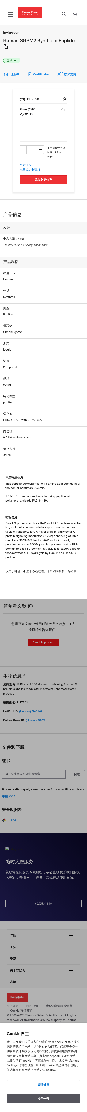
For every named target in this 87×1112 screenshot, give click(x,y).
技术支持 (70, 74)
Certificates (41, 74)
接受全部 (43, 1099)
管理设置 (43, 1085)
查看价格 (25, 165)
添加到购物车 (43, 180)
